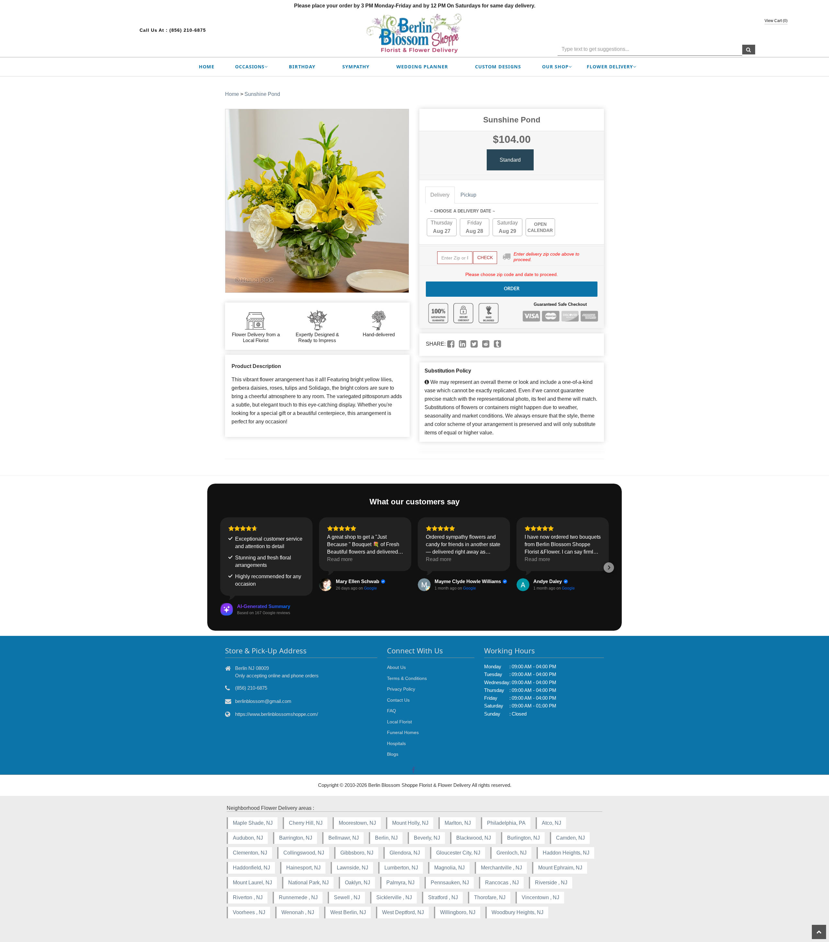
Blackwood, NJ (473, 838)
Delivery (439, 195)
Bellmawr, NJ (343, 838)
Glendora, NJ (405, 853)
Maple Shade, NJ (253, 823)
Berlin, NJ (386, 838)
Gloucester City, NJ (458, 853)
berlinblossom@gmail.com (263, 701)
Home (206, 66)
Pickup (468, 195)
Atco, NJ (551, 823)
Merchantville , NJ (501, 867)
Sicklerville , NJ (394, 897)
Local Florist (399, 721)
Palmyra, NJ (400, 882)
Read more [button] (340, 559)
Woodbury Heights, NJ (517, 912)
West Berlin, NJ (348, 912)
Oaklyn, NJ (357, 882)
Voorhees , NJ (249, 912)
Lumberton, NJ (401, 867)
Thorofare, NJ (489, 897)
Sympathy (355, 66)
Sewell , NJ (347, 897)
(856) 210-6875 (187, 30)
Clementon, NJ (250, 853)
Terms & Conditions (407, 678)
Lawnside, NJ (352, 867)
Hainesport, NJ (303, 867)
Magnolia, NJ (449, 867)
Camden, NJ (570, 838)
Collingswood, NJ (303, 853)
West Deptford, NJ (403, 912)
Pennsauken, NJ (450, 882)
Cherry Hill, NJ (306, 823)
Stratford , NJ (443, 897)
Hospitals (396, 743)
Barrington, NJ (295, 838)
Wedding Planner (422, 66)
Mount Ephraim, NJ (560, 867)
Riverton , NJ (248, 897)
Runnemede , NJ (298, 897)
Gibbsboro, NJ (356, 853)
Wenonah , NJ (297, 912)
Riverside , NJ (551, 882)
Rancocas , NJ (502, 882)
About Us (396, 667)
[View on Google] (325, 584)
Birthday (302, 66)
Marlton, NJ (458, 823)
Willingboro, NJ (457, 912)
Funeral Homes (403, 732)
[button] (220, 567)
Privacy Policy (401, 689)
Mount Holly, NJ (410, 823)
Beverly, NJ (427, 838)
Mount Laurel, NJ (252, 882)
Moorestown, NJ (357, 823)
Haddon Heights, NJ (566, 853)
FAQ (391, 710)
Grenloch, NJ (511, 853)
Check (485, 257)
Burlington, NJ (523, 838)
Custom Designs (498, 66)
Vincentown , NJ (540, 897)
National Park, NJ (308, 882)
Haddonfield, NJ (251, 867)
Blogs (392, 754)
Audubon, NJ (248, 838)
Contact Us (398, 700)
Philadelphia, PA (506, 823)
